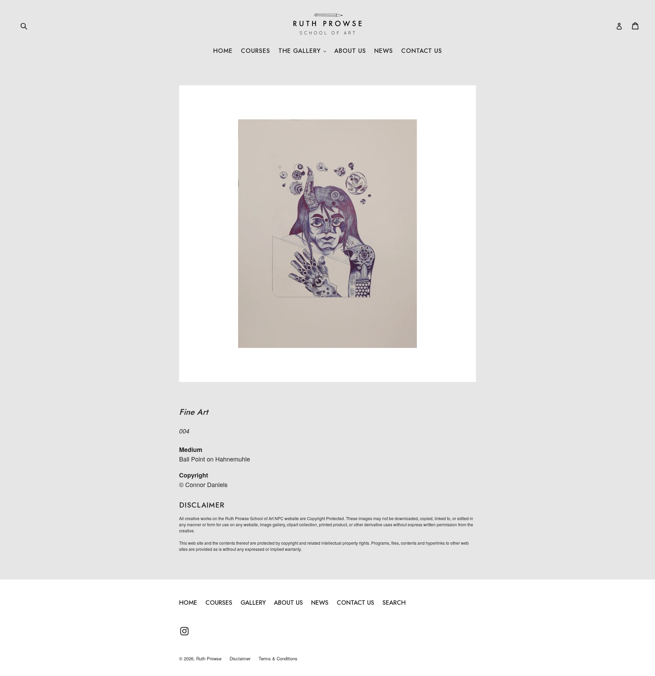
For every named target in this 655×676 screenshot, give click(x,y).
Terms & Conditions (278, 658)
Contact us (421, 50)
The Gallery (302, 50)
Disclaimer (240, 658)
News (383, 50)
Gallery (253, 602)
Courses (255, 50)
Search (394, 602)
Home (223, 50)
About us (350, 50)
